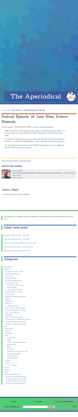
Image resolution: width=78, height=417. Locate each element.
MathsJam (8, 303)
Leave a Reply (10, 189)
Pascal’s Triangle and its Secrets (15, 310)
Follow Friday (9, 294)
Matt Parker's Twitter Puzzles (15, 308)
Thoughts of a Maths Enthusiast (15, 322)
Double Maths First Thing (13, 292)
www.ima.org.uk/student (23, 147)
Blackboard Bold (10, 278)
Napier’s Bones (58, 141)
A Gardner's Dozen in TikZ (14, 271)
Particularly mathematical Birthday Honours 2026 (20, 243)
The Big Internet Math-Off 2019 (15, 379)
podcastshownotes (25, 161)
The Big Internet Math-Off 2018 (15, 377)
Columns (6, 269)
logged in (13, 194)
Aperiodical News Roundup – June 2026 (16, 239)
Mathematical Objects (14, 354)
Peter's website (17, 177)
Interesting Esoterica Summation (15, 297)
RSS (74, 407)
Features (8, 331)
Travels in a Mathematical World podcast (48, 131)
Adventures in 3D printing (15, 285)
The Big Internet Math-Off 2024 (15, 381)
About (13, 402)
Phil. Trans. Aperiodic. (12, 313)
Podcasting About (12, 356)
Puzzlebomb (9, 315)
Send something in (12, 407)
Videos (7, 363)
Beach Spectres (12, 287)
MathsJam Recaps (13, 306)
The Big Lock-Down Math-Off (15, 383)
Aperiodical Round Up (12, 274)
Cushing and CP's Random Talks (17, 351)
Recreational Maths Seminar (14, 317)
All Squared (10, 349)
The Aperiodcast (12, 358)
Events (9, 340)
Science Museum (27, 139)
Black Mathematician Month (17, 342)
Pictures (6, 367)
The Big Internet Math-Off (12, 374)
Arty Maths (9, 276)
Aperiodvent (9, 329)
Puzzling (6, 370)
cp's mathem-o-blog (11, 283)
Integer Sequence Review (14, 290)
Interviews (8, 333)
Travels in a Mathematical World (28, 110)
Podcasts (39, 402)
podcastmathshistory (12, 161)
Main (5, 326)
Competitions (11, 338)
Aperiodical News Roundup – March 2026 (17, 251)
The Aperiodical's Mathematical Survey (18, 319)
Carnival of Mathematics (64, 402)
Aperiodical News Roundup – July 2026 (16, 235)
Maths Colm (9, 301)
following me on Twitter (48, 145)
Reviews (7, 361)
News (7, 335)
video (37, 141)
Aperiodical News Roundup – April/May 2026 (18, 247)
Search (51, 407)
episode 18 (26, 131)
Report (6, 372)
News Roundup (11, 345)
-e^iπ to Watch (12, 365)
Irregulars (8, 299)
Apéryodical (7, 267)
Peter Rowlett (8, 127)
